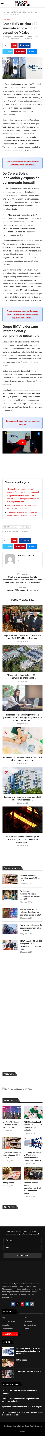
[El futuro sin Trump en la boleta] (8, 1374)
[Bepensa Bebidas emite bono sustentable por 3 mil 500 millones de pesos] (22, 618)
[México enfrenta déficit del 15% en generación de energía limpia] (22, 658)
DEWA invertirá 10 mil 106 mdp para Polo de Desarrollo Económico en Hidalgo (31, 945)
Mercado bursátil (11, 531)
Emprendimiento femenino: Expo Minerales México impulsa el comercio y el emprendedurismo (23, 499)
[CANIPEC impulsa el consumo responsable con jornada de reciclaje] (33, 1112)
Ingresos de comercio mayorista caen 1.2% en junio (30, 878)
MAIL (15, 1334)
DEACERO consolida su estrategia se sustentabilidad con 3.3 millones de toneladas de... (22, 840)
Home (22, 1431)
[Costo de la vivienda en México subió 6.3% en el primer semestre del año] (22, 780)
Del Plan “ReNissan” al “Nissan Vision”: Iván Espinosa (11, 1125)
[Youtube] (22, 1304)
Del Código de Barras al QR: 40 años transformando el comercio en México (32, 1156)
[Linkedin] (27, 1304)
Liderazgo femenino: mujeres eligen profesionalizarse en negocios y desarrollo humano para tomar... (22, 718)
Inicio (4, 12)
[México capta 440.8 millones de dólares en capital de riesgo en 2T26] (10, 913)
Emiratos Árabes (8, 1321)
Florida (26, 1328)
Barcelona (28, 1321)
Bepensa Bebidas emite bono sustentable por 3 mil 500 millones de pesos (32, 1188)
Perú (26, 1318)
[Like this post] (15, 45)
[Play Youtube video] (22, 442)
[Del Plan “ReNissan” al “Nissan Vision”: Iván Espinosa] (11, 1112)
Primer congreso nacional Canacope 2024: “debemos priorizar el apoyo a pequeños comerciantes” (22, 314)
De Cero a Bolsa (10, 527)
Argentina (6, 1318)
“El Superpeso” (8, 1183)
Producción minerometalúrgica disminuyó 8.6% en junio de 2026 (30, 895)
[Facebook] (13, 1304)
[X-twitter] (18, 1304)
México (25, 531)
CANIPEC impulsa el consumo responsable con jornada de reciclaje (33, 1126)
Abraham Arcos (17, 37)
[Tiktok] (32, 1304)
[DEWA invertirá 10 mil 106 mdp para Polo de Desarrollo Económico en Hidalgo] (10, 945)
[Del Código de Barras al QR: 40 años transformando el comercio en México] (33, 1143)
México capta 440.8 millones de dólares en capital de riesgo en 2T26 (30, 912)
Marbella (5, 1325)
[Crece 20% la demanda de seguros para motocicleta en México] (10, 929)
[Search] (42, 4)
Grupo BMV (24, 527)
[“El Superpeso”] (11, 1173)
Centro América (30, 1325)
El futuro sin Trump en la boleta (28, 1371)
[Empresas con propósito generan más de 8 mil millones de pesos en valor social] (22, 740)
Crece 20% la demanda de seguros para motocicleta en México (31, 928)
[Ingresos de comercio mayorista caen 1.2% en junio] (10, 879)
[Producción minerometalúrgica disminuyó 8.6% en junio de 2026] (10, 895)
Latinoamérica (7, 1328)
